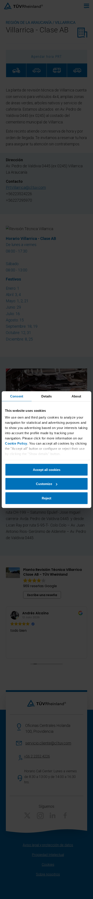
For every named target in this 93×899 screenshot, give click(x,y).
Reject (46, 498)
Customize (44, 484)
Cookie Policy (16, 443)
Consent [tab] (16, 396)
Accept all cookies (46, 469)
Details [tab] (46, 396)
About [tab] (76, 396)
